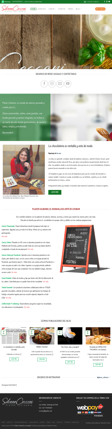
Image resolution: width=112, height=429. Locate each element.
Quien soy (42, 9)
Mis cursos (100, 9)
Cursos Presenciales (20, 422)
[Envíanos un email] (59, 83)
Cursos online (33, 422)
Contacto (60, 422)
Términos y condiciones (71, 422)
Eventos (61, 9)
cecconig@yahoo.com (45, 411)
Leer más (14, 359)
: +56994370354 (16, 2)
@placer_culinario (102, 378)
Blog (78, 9)
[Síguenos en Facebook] (104, 2)
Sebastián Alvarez (105, 423)
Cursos (51, 9)
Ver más (4, 237)
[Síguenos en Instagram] (107, 2)
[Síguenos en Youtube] (109, 2)
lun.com (58, 153)
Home (33, 9)
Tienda (70, 9)
